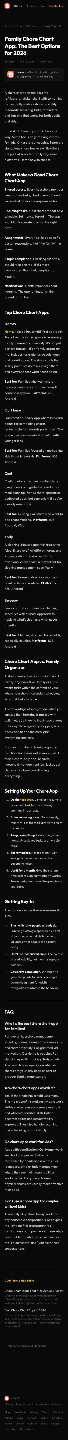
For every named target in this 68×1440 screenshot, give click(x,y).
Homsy (10, 331)
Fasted (44, 1418)
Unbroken (10, 1429)
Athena (9, 1418)
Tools (42, 6)
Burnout (31, 1418)
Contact (58, 1412)
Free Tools (20, 1412)
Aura (20, 1418)
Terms (45, 1412)
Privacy (34, 1412)
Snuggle (55, 1423)
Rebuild (32, 1423)
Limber (20, 1423)
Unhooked (26, 1429)
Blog (7, 1412)
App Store (25, 76)
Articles (31, 6)
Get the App (56, 6)
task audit (26, 799)
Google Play (46, 76)
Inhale (8, 1423)
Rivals (43, 1423)
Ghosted (57, 1418)
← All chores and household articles (25, 1346)
